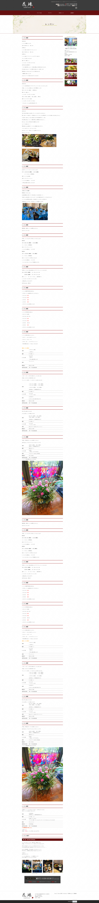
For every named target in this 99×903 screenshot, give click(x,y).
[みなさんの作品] (37, 871)
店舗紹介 (72, 13)
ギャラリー (50, 13)
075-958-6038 (34, 367)
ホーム (28, 13)
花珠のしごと (61, 13)
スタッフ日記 (39, 13)
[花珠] (28, 5)
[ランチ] (47, 871)
